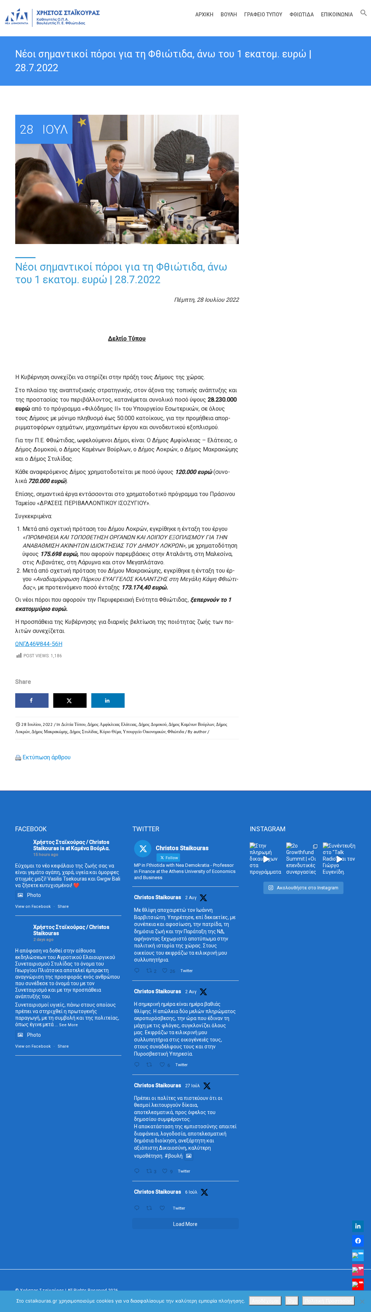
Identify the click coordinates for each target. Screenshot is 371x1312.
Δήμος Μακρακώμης (50, 731)
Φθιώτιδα (301, 14)
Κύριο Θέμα (110, 731)
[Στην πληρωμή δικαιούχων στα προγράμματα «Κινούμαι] (266, 859)
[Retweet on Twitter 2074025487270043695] (151, 1208)
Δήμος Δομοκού (152, 724)
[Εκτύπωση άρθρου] (18, 757)
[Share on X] (70, 700)
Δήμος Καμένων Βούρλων (191, 724)
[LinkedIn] (358, 1226)
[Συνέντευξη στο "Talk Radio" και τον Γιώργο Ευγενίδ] (339, 859)
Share (63, 906)
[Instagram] (358, 1270)
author (200, 731)
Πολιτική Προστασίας (328, 1301)
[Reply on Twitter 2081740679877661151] (138, 1171)
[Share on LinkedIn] (108, 700)
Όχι (292, 1301)
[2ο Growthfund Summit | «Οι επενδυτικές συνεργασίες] (302, 859)
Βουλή (229, 14)
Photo (34, 895)
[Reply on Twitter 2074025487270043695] (138, 1208)
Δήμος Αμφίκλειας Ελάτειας (112, 724)
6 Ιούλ (191, 1192)
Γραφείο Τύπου (263, 14)
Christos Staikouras (157, 897)
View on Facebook (33, 906)
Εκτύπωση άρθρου (46, 757)
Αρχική (204, 14)
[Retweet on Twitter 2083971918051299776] (151, 1065)
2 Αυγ (190, 897)
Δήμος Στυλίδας (84, 731)
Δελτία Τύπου (73, 724)
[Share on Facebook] (32, 700)
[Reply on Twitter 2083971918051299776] (138, 1065)
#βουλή (173, 1156)
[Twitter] (358, 1255)
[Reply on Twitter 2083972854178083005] (138, 971)
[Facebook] (358, 1241)
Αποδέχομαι (265, 1301)
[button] (362, 14)
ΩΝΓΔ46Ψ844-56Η (38, 644)
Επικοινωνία (337, 14)
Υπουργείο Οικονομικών (144, 731)
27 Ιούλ (192, 1085)
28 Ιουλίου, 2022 (37, 724)
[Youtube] (358, 1284)
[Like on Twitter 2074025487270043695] (164, 1208)
